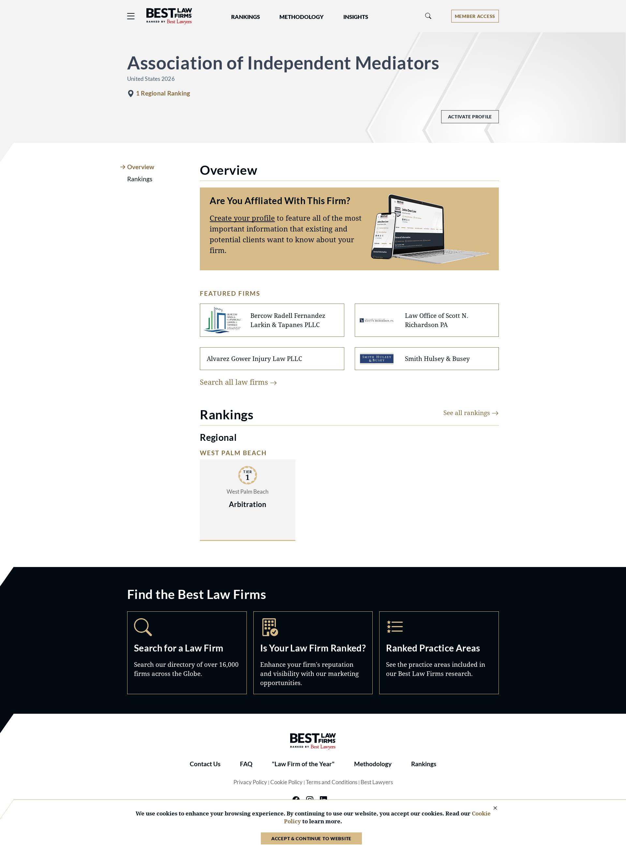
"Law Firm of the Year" (303, 764)
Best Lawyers (377, 782)
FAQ (246, 764)
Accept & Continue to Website (311, 838)
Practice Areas (439, 653)
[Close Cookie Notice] (491, 808)
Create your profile (242, 218)
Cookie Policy (286, 782)
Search (186, 653)
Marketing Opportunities (313, 653)
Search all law (235, 382)
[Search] (428, 16)
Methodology (373, 764)
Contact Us (205, 764)
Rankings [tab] (139, 179)
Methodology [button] (301, 17)
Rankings (423, 764)
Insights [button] (355, 17)
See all (467, 413)
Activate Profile (470, 116)
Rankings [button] (245, 17)
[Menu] (131, 16)
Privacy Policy (250, 782)
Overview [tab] (140, 167)
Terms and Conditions (331, 782)
